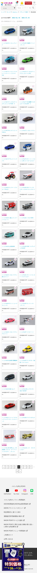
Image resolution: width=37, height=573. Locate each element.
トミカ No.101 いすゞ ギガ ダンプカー (27, 448)
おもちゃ (15, 12)
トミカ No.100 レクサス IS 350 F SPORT (26, 389)
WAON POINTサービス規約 (13, 520)
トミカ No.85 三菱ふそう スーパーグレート (9, 218)
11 (17, 471)
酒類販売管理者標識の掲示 (13, 516)
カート (16, 5)
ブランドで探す (24, 12)
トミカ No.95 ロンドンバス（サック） (27, 304)
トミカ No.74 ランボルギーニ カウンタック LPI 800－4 (9, 102)
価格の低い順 (16, 18)
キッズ (9, 12)
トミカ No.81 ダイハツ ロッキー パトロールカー (27, 275)
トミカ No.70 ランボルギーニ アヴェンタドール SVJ (27, 72)
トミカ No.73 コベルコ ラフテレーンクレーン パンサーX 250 (9, 73)
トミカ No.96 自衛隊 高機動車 (9, 360)
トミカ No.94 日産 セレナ (8, 389)
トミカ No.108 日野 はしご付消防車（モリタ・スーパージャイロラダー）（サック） (9, 449)
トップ (3, 12)
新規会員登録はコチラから (28, 3)
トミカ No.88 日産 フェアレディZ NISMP (27, 247)
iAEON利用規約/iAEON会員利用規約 (16, 504)
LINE (31, 494)
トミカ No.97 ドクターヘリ (27, 332)
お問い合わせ (8, 539)
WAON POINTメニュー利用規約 (15, 531)
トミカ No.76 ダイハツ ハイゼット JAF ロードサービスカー (27, 159)
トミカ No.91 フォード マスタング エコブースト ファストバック (9, 419)
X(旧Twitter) (7, 494)
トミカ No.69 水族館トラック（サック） (27, 44)
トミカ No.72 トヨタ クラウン (27, 130)
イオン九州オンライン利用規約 (14, 500)
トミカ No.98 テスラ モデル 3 (27, 417)
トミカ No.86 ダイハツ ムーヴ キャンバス (9, 304)
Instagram (25, 494)
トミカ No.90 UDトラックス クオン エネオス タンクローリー (27, 189)
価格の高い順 (26, 18)
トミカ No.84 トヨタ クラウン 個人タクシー (9, 275)
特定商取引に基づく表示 (12, 512)
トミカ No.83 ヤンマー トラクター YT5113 (9, 188)
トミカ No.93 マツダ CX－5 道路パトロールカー (27, 361)
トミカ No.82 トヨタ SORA (26, 217)
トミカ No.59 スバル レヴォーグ (9, 44)
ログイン (22, 5)
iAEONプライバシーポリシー (13, 508)
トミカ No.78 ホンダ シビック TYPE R (9, 131)
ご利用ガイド (8, 535)
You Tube (16, 494)
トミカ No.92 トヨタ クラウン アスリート (9, 332)
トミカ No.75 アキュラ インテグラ (9, 159)
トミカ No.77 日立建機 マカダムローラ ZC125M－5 (27, 102)
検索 (33, 8)
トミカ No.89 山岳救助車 (8, 246)
